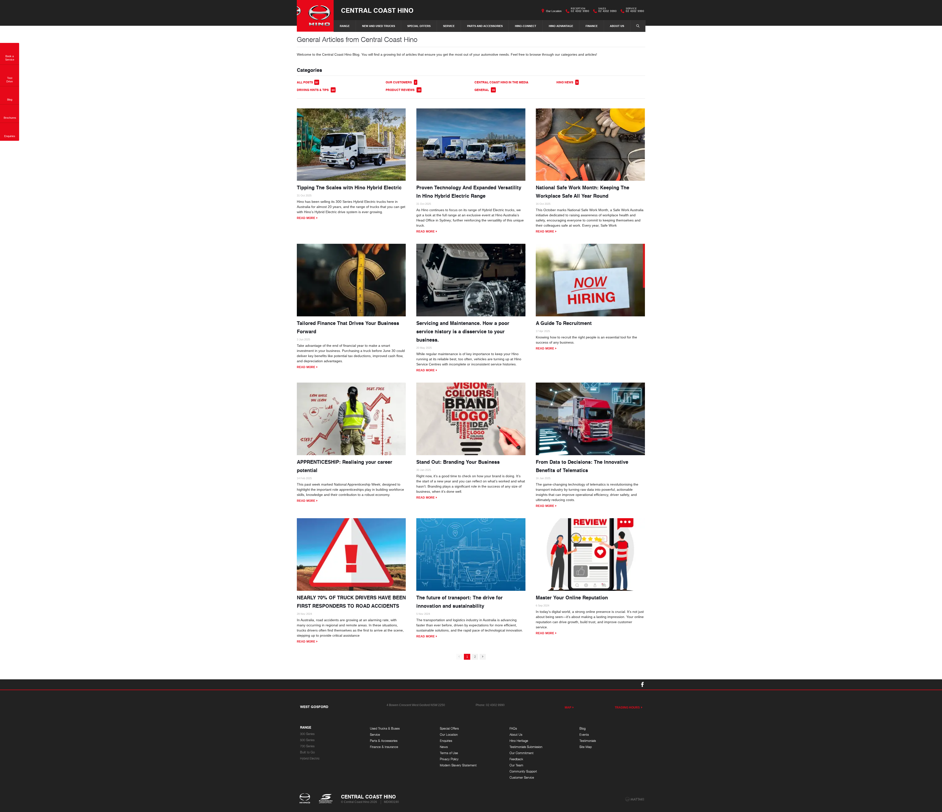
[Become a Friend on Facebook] (642, 684)
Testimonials (587, 741)
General (484, 89)
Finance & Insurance (384, 747)
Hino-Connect (525, 26)
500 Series (307, 740)
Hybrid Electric (310, 758)
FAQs (513, 728)
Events (584, 734)
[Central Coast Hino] (315, 16)
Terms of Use (449, 753)
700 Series (307, 746)
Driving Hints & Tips (316, 89)
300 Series (307, 734)
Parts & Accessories (383, 741)
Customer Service (522, 777)
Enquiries (446, 741)
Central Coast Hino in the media (501, 82)
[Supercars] (325, 799)
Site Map (585, 747)
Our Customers (401, 82)
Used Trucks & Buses (385, 728)
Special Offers (419, 26)
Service (449, 26)
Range (345, 26)
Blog (582, 728)
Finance (592, 26)
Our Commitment (522, 753)
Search (637, 26)
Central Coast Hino (377, 10)
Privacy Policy (449, 759)
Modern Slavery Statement (458, 765)
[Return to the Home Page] (306, 799)
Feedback (516, 759)
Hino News (567, 82)
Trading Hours (627, 707)
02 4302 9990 (580, 11)
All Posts (307, 82)
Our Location (554, 11)
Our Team (516, 765)
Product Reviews (403, 89)
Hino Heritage (519, 741)
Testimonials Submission (526, 747)
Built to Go (307, 752)
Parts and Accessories (485, 26)
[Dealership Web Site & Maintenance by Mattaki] (634, 799)
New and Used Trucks (378, 26)
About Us (617, 26)
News (444, 747)
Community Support (523, 771)
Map (568, 707)
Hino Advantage (561, 26)
